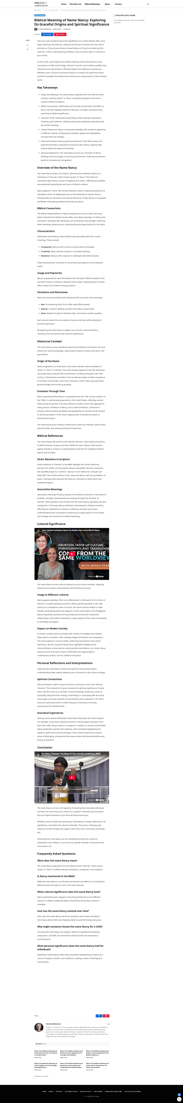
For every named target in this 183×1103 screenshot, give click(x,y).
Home (63, 4)
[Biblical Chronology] (41, 4)
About (107, 4)
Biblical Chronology (93, 1096)
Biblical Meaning (53, 10)
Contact (118, 4)
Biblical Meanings (92, 4)
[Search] (148, 4)
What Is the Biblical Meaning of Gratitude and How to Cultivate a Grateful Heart (45, 1053)
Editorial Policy (71, 1091)
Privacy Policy (86, 1091)
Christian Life (75, 4)
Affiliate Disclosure (132, 1091)
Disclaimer (98, 1091)
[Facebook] (28, 45)
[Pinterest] (28, 49)
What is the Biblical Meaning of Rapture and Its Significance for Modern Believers (97, 1053)
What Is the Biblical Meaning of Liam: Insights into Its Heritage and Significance (45, 1065)
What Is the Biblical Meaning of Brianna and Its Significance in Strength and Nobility (71, 1053)
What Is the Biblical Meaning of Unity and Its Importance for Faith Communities (97, 1065)
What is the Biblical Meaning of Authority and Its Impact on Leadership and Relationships (71, 1065)
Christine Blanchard (45, 29)
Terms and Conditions (113, 1091)
